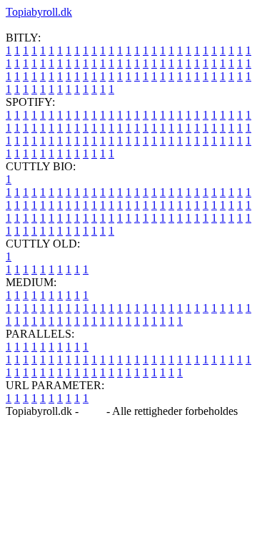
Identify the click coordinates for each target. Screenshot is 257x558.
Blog (92, 411)
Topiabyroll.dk (39, 12)
